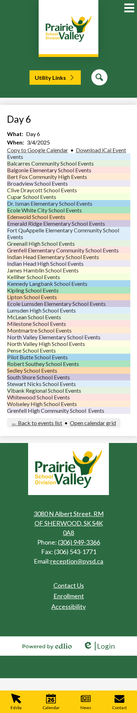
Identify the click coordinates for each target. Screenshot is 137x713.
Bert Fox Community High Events (47, 176)
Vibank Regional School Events (44, 390)
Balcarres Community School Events (50, 163)
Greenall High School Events (41, 243)
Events (15, 156)
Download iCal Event (101, 150)
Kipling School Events (33, 290)
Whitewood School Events (38, 397)
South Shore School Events (38, 377)
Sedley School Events (32, 370)
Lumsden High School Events (41, 310)
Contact (119, 707)
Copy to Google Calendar (37, 150)
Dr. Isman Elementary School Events (49, 203)
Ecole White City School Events (44, 210)
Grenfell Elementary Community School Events (63, 250)
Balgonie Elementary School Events (49, 170)
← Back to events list (36, 422)
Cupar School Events (31, 196)
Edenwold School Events (36, 216)
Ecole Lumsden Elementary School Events (56, 303)
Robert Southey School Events (43, 363)
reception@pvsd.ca (76, 561)
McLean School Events (34, 317)
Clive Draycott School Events (42, 190)
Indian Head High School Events (45, 263)
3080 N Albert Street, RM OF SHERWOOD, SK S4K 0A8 (69, 523)
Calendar (51, 707)
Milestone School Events (36, 323)
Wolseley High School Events (42, 403)
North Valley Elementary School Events (53, 337)
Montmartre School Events (39, 330)
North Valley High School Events (46, 343)
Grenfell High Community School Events (55, 410)
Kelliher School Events (33, 277)
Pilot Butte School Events (37, 357)
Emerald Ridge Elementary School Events (56, 223)
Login (99, 646)
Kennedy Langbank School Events (47, 283)
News (85, 707)
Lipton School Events (32, 297)
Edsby (16, 707)
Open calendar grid (93, 422)
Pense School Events (31, 350)
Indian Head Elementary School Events (53, 256)
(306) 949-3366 (79, 542)
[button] (55, 77)
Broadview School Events (37, 183)
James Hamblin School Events (43, 270)
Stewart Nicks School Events (41, 383)
